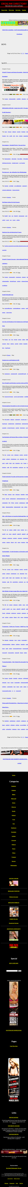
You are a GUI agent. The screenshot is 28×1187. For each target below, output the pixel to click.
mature (10, 530)
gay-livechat (22, 163)
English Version (14, 919)
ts (12, 691)
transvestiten (11, 652)
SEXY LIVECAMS (13, 963)
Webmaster (14, 865)
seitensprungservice (21, 498)
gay (11, 220)
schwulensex (13, 459)
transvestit (4, 652)
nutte (7, 648)
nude (8, 467)
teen (13, 494)
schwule (8, 459)
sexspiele (4, 428)
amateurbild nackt (22, 373)
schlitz (3, 729)
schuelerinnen (11, 423)
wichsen (17, 725)
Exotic (13, 811)
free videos (19, 158)
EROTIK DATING (13, 1117)
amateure (20, 538)
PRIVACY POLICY (17, 1178)
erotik (10, 136)
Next (26, 53)
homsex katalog (15, 190)
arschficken (4, 285)
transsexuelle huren (17, 648)
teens (6, 494)
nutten (10, 648)
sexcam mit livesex (9, 396)
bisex (19, 729)
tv (14, 691)
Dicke (13, 803)
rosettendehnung (16, 308)
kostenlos (18, 463)
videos (23, 339)
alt (7, 530)
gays (12, 455)
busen (3, 725)
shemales (24, 99)
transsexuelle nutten (6, 691)
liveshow (23, 131)
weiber (14, 530)
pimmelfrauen (13, 281)
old (5, 530)
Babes (13, 794)
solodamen (23, 721)
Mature (14, 844)
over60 (3, 534)
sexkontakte (5, 502)
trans (15, 640)
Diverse (8, 355)
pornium (6, 185)
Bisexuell (13, 798)
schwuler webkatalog (6, 190)
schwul (3, 459)
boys (17, 136)
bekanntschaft (17, 507)
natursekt (17, 652)
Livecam (13, 840)
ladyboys (18, 644)
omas (18, 530)
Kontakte (9, 698)
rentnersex (9, 538)
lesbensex (14, 729)
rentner (22, 530)
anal (26, 216)
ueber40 (19, 534)
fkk (11, 467)
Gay (14, 823)
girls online (7, 419)
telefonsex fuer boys (6, 163)
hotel (10, 463)
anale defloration (8, 308)
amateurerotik (14, 373)
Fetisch (14, 815)
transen (6, 99)
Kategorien (12, 1183)
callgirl (3, 220)
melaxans (16, 455)
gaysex (8, 455)
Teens (13, 848)
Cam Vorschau (14, 1046)
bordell (6, 216)
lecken (25, 652)
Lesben (14, 836)
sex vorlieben (23, 725)
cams (6, 131)
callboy (18, 220)
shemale (24, 277)
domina (12, 343)
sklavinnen (22, 428)
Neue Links (4, 10)
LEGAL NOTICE (10, 1178)
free (26, 459)
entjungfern (8, 729)
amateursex (7, 373)
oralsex (3, 542)
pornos (19, 339)
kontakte (25, 343)
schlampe (4, 538)
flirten (12, 502)
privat (3, 498)
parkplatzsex (22, 502)
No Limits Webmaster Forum (13, 1168)
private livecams (11, 428)
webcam (14, 131)
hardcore (4, 467)
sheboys (13, 644)
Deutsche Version (13, 923)
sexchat (18, 131)
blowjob (16, 216)
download (22, 459)
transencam (18, 277)
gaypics (21, 455)
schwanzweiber (12, 99)
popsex (3, 312)
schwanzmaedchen (6, 644)
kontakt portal (15, 163)
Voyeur (14, 861)
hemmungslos (8, 158)
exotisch (7, 725)
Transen (14, 857)
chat (13, 463)
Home (13, 775)
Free (13, 819)
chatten (20, 136)
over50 (3, 609)
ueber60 (24, 534)
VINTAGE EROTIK (14, 1134)
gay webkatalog (17, 185)
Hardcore (9, 197)
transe (19, 640)
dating (25, 507)
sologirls (18, 721)
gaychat (25, 455)
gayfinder (11, 185)
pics (21, 463)
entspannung (21, 216)
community (17, 419)
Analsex (14, 790)
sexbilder (19, 99)
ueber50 (14, 534)
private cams (24, 419)
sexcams (4, 343)
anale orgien (9, 312)
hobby (3, 507)
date (22, 507)
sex (12, 216)
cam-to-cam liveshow (18, 396)
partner (16, 502)
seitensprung (13, 498)
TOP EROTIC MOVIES (14, 1126)
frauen (25, 463)
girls (14, 136)
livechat (4, 136)
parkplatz (7, 721)
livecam (9, 131)
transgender (24, 640)
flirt (9, 502)
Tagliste (21, 1183)
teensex (9, 494)
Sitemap (6, 1183)
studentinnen (18, 423)
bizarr (8, 343)
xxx (25, 467)
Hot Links (17, 10)
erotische (21, 467)
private (15, 339)
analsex (18, 281)
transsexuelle (12, 277)
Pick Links (11, 10)
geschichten (15, 467)
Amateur (13, 786)
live (7, 136)
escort (7, 220)
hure (10, 216)
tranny (14, 220)
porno (19, 542)
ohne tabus (14, 158)
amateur (15, 538)
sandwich (23, 729)
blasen (12, 542)
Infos (17, 1183)
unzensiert (24, 185)
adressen (20, 678)
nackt (3, 463)
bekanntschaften (9, 507)
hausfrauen (7, 348)
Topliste (24, 10)
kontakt (10, 678)
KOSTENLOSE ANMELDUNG (14, 1030)
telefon (20, 343)
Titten (13, 853)
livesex (6, 339)
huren (3, 648)
